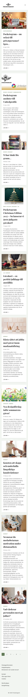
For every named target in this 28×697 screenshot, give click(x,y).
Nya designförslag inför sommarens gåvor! (12, 410)
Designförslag (5, 685)
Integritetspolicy (6, 667)
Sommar (11, 403)
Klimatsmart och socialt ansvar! (10, 669)
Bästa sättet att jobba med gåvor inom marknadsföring (13, 343)
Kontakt (4, 674)
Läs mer (6, 68)
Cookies (4, 678)
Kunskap (8, 272)
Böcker (5, 92)
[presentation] (14, 20)
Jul (18, 206)
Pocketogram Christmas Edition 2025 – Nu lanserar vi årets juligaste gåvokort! (13, 216)
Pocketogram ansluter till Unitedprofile (10, 98)
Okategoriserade (7, 31)
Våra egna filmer (6, 676)
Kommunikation (17, 92)
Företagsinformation (7, 665)
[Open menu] (25, 5)
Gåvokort (10, 92)
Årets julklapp (7, 206)
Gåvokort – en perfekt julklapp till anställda (13, 279)
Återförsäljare (5, 683)
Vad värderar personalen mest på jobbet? (13, 612)
